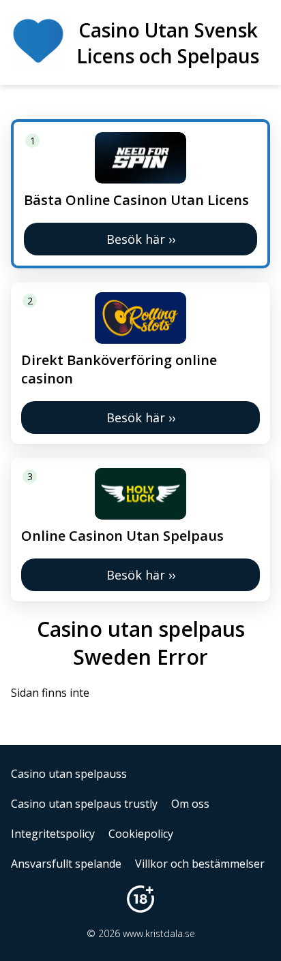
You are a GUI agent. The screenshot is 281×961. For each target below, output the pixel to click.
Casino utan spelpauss (69, 773)
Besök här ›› (140, 239)
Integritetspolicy (53, 833)
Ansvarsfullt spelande (66, 863)
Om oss (190, 803)
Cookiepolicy (140, 833)
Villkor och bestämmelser (200, 863)
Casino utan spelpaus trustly (84, 803)
